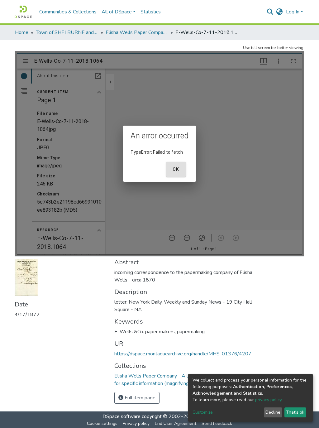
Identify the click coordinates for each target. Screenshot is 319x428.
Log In (292, 11)
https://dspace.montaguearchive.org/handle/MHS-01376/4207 (182, 353)
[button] (279, 12)
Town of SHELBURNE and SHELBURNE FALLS (67, 32)
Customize (203, 412)
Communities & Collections (68, 11)
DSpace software (121, 416)
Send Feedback (217, 423)
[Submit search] (270, 12)
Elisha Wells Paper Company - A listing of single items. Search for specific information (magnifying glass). (137, 32)
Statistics (150, 11)
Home (21, 32)
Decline (272, 412)
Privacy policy (136, 423)
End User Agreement (175, 423)
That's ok (295, 412)
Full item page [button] (139, 397)
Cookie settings (102, 423)
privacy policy (268, 400)
